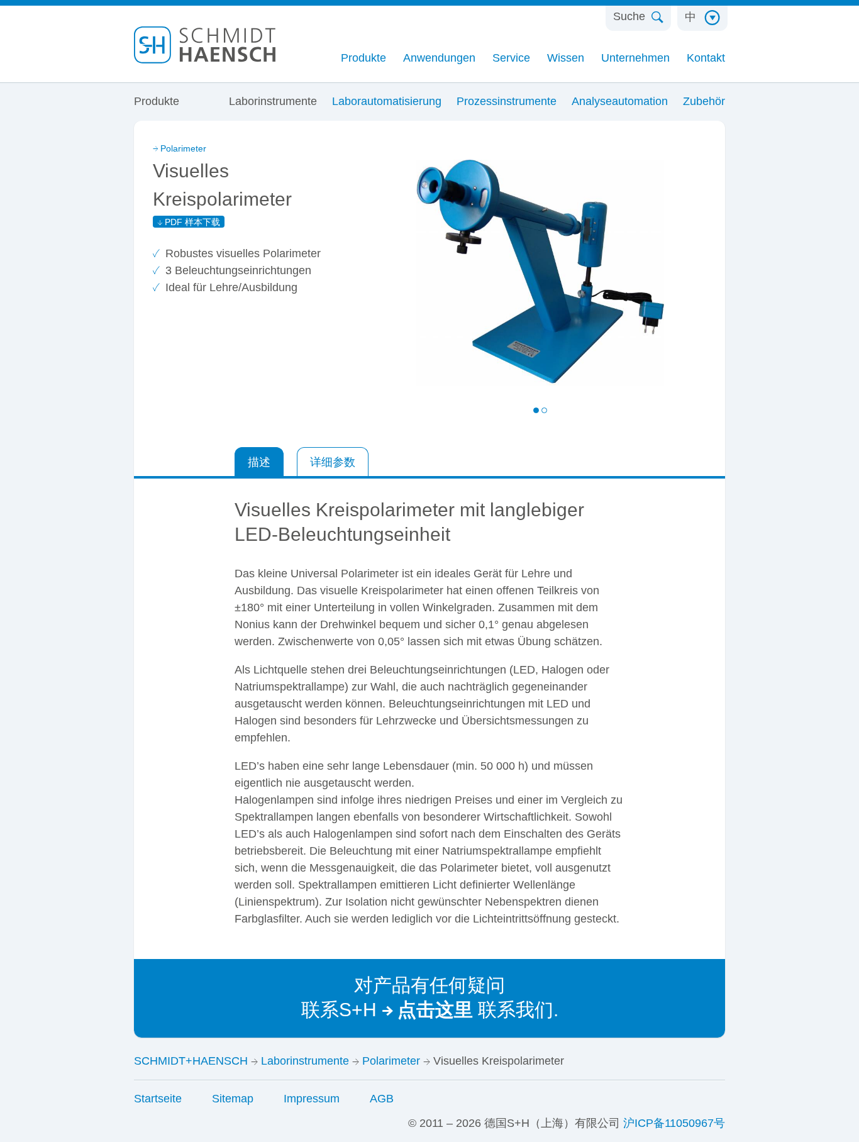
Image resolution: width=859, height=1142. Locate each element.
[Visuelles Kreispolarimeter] (497, 271)
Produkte (363, 58)
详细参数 (332, 462)
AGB (382, 1098)
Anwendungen (439, 58)
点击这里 (435, 1009)
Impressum (312, 1098)
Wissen (565, 58)
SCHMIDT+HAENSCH (191, 1061)
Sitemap (232, 1098)
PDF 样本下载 (192, 222)
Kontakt (706, 58)
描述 (259, 462)
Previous (464, 411)
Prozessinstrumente (507, 101)
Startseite (158, 1098)
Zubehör (704, 101)
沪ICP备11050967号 (674, 1123)
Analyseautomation (620, 101)
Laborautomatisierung (386, 101)
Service (511, 58)
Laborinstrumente (273, 101)
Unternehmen (635, 58)
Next (615, 411)
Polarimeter (183, 148)
